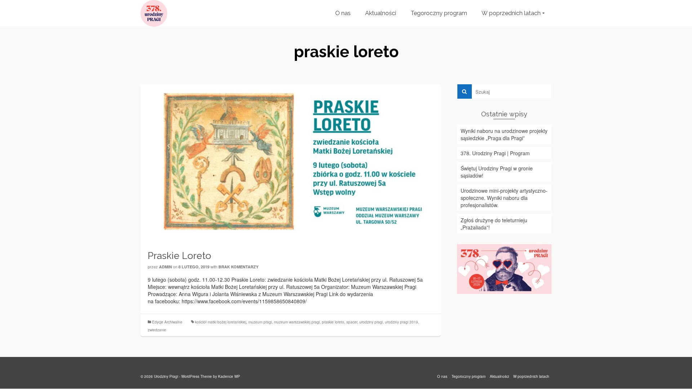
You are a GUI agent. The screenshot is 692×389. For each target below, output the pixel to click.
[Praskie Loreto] (291, 162)
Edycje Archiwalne (167, 322)
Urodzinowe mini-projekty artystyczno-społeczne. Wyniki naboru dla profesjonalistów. (504, 198)
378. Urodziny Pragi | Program (495, 153)
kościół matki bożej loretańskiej (220, 322)
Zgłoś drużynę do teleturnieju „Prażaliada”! (494, 223)
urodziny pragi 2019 (401, 322)
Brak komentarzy (238, 266)
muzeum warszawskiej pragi (297, 322)
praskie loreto (333, 322)
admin (165, 266)
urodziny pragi (371, 322)
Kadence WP (229, 376)
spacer (351, 322)
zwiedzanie (157, 329)
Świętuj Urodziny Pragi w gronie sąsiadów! (497, 172)
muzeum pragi (260, 322)
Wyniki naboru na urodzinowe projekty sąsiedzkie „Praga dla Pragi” (504, 134)
